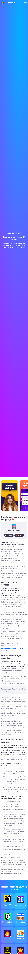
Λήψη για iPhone (6, 648)
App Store (9, 535)
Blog (25, 2)
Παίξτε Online (5, 651)
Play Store (20, 535)
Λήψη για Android (17, 648)
